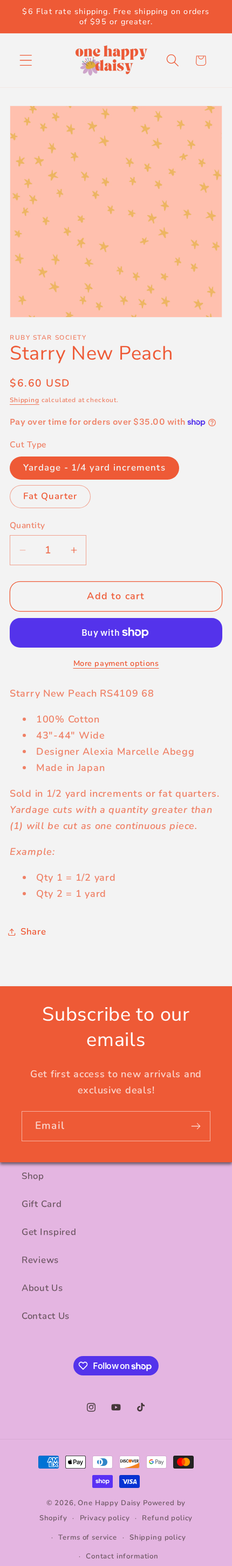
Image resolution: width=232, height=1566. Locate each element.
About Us (42, 1288)
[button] (26, 60)
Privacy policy (105, 1518)
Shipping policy (157, 1537)
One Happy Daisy (109, 1503)
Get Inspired (49, 1232)
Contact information (122, 1556)
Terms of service (87, 1537)
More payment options (116, 663)
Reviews (40, 1260)
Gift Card (42, 1204)
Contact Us (46, 1316)
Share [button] (33, 931)
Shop (33, 1176)
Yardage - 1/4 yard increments (94, 467)
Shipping (24, 400)
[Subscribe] (195, 1126)
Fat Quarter (50, 496)
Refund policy (167, 1518)
